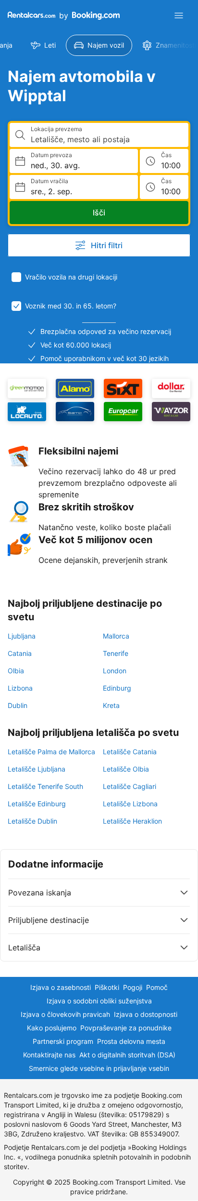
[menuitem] (43, 45)
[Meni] (178, 15)
